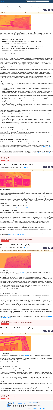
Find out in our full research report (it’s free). (19, 36)
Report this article (5, 160)
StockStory (25, 10)
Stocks (2, 4)
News (6, 4)
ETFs (9, 4)
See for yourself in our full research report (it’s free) (10, 137)
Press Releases (26, 4)
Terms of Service (42, 408)
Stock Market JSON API (32, 402)
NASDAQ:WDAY (23, 272)
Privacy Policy (34, 408)
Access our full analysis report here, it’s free (20, 207)
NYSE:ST (18, 32)
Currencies (19, 4)
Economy (13, 4)
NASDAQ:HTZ (19, 192)
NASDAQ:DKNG (26, 355)
